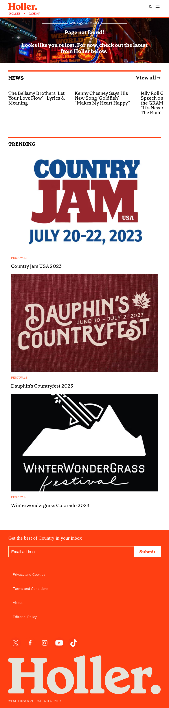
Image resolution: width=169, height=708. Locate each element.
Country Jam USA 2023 (36, 266)
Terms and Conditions (30, 588)
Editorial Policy (25, 616)
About (18, 602)
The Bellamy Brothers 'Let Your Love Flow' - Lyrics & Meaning (36, 98)
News (16, 78)
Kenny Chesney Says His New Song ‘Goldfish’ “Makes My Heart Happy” (102, 98)
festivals (19, 258)
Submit (147, 552)
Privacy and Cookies (29, 574)
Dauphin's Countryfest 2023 (42, 386)
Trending (22, 144)
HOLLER (14, 13)
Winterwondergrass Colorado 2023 (50, 505)
